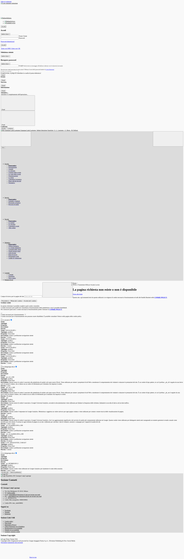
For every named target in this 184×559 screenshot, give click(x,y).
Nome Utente (23, 36)
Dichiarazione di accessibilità (13, 528)
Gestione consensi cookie (12, 532)
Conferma (10, 128)
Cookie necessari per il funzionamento (12, 314)
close (3, 147)
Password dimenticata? (8, 41)
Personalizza (5, 301)
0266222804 (11, 493)
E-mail (21, 66)
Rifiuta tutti (16, 301)
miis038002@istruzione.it (24, 494)
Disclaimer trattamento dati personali (12, 542)
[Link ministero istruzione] (9, 3)
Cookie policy (9, 521)
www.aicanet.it (5, 320)
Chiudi (3, 80)
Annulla (4, 128)
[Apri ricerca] (168, 139)
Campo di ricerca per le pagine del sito (12, 296)
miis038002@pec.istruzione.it (24, 496)
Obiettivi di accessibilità (12, 530)
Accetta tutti (30, 301)
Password (22, 38)
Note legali (8, 523)
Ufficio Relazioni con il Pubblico (15, 526)
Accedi (3, 26)
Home (74, 283)
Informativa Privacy (11, 525)
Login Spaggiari (50, 69)
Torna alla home (78, 294)
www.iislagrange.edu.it (8, 367)
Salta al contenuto (6, 1)
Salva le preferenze (15, 472)
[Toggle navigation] (16, 139)
